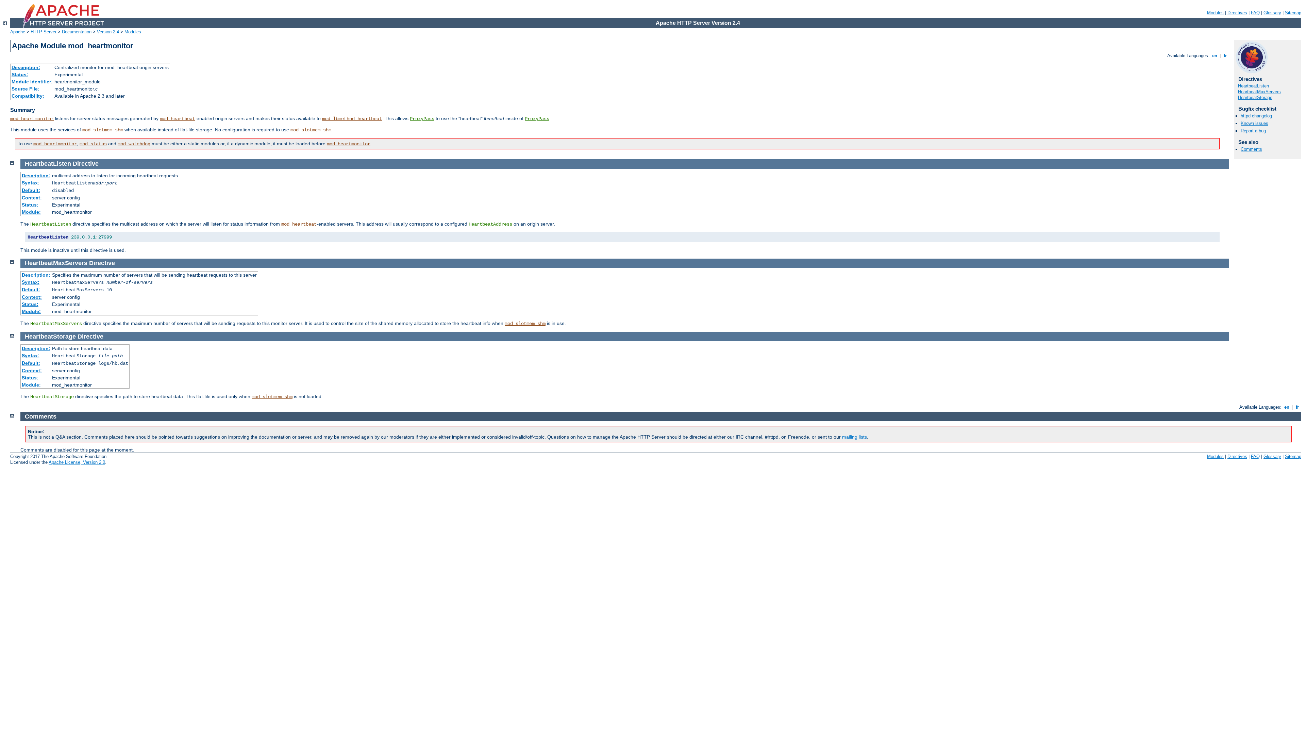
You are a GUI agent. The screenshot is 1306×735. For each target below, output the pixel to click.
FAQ (1255, 12)
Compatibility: (28, 96)
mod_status (93, 144)
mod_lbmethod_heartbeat (352, 118)
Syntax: (30, 182)
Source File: (25, 89)
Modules (1215, 12)
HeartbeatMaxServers (1259, 91)
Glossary (1272, 12)
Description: (26, 67)
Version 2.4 (108, 31)
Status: (20, 74)
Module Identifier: (32, 81)
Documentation (76, 31)
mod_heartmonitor (32, 118)
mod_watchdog (134, 144)
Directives (1237, 12)
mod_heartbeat (177, 118)
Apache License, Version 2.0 (77, 462)
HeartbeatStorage (1255, 97)
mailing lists (854, 437)
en (1215, 55)
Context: (32, 197)
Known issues (1254, 123)
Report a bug (1253, 130)
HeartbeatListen (1253, 85)
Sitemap (1293, 12)
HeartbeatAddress (490, 224)
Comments (1251, 149)
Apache (17, 31)
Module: (31, 212)
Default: (31, 190)
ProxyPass (422, 118)
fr (1225, 55)
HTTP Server (43, 31)
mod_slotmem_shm (102, 130)
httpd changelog (1256, 115)
